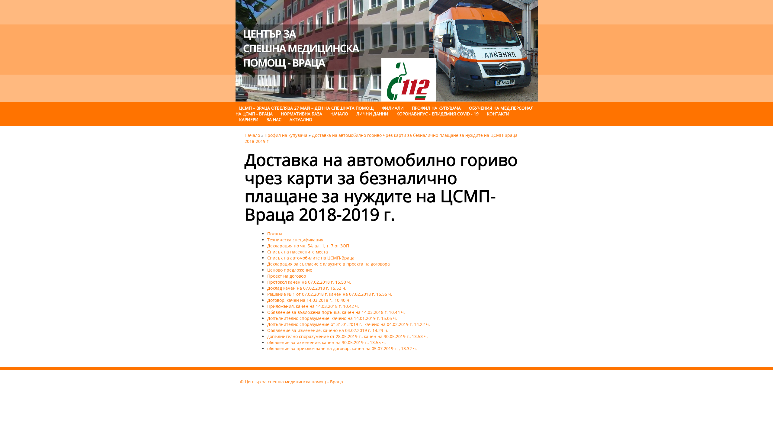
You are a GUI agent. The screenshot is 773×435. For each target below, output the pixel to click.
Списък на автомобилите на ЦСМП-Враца (310, 258)
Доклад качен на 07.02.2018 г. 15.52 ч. (306, 288)
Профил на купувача (286, 135)
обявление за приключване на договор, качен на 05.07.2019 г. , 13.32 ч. (342, 348)
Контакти (498, 114)
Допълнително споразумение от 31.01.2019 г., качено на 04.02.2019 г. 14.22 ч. (348, 324)
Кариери (248, 119)
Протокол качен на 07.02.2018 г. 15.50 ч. (309, 282)
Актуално (301, 119)
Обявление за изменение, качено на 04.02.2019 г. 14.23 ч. (327, 330)
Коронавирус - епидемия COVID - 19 (437, 114)
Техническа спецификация (295, 240)
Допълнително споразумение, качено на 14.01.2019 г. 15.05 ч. (332, 318)
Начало (339, 114)
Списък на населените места (297, 252)
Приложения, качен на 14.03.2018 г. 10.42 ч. (313, 306)
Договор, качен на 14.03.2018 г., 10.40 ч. (309, 300)
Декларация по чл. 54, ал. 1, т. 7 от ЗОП (308, 246)
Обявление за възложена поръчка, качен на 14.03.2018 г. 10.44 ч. (336, 312)
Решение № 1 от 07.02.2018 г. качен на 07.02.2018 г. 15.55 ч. (329, 294)
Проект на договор (286, 276)
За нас (274, 119)
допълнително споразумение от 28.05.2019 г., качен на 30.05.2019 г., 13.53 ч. (347, 336)
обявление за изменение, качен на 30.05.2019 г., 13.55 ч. (326, 342)
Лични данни (373, 114)
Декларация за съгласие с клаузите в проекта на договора (328, 264)
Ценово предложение (289, 270)
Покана (274, 234)
